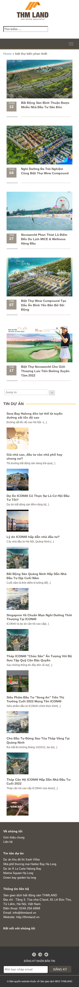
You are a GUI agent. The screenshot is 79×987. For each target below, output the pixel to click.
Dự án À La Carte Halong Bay (22, 868)
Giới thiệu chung (13, 837)
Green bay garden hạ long (19, 877)
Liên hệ (8, 841)
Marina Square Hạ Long (18, 873)
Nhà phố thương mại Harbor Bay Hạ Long (29, 864)
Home (7, 53)
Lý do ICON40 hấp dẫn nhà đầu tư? (33, 537)
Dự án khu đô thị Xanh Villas (21, 859)
